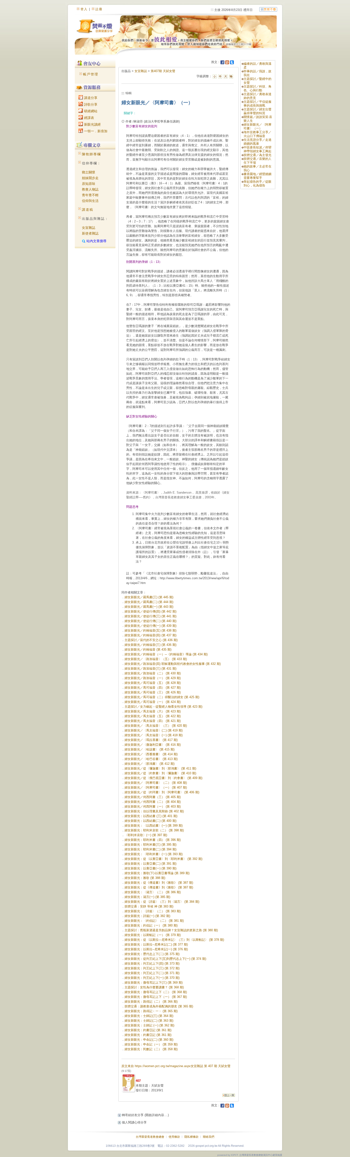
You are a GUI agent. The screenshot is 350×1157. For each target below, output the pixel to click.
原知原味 (88, 184)
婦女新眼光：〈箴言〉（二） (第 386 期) (153, 892)
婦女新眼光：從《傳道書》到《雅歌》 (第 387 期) (159, 882)
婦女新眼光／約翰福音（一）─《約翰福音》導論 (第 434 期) (166, 654)
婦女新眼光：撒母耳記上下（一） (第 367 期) (156, 997)
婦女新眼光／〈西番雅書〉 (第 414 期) (151, 754)
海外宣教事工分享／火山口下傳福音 (257, 134)
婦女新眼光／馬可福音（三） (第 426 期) (153, 692)
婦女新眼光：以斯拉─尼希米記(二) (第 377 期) (156, 944)
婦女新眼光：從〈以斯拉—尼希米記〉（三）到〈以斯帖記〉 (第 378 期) (174, 939)
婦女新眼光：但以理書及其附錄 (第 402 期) (154, 811)
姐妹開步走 (90, 178)
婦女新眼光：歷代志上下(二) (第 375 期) (152, 954)
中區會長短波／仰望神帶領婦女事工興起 (257, 149)
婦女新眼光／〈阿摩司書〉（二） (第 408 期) (156, 782)
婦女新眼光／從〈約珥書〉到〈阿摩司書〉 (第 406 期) (162, 792)
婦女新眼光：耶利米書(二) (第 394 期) (150, 849)
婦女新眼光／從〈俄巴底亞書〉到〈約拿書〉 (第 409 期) (163, 778)
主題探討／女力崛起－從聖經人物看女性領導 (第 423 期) (163, 706)
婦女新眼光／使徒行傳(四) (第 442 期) (150, 611)
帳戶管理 (90, 74)
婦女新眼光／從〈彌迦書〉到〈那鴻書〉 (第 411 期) (160, 768)
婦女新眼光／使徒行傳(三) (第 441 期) (150, 616)
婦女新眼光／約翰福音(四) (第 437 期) (150, 635)
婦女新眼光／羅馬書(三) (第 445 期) (149, 597)
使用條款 (174, 1136)
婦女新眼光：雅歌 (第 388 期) (145, 878)
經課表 (88, 118)
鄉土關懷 (88, 172)
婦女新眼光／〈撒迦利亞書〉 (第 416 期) (153, 744)
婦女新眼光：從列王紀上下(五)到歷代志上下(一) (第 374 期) (165, 959)
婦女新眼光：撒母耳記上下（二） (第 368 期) (156, 992)
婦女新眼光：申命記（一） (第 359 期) (151, 1044)
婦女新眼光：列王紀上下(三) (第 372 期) (152, 968)
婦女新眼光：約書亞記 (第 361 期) (148, 1030)
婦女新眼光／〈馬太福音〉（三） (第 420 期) (156, 725)
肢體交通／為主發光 (257, 155)
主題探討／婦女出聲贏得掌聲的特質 (257, 111)
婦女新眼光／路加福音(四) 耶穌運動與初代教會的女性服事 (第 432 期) (173, 664)
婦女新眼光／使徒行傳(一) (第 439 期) (150, 626)
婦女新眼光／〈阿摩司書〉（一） (257, 126)
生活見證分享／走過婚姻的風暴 (257, 141)
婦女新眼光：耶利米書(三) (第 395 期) (150, 844)
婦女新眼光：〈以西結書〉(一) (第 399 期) (154, 825)
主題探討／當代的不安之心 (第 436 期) (151, 640)
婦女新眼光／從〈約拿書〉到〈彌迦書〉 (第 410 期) (160, 773)
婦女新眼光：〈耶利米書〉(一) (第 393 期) (154, 854)
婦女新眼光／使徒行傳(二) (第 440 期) (150, 621)
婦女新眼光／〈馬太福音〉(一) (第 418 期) (154, 735)
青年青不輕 (90, 195)
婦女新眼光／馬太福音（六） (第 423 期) (153, 711)
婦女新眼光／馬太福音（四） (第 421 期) (153, 721)
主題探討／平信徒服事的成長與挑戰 (257, 103)
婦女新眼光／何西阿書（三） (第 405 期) (153, 797)
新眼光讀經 (92, 124)
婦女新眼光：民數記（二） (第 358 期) (151, 1049)
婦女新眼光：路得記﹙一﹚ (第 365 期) (151, 1011)
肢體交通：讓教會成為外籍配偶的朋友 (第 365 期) (159, 1006)
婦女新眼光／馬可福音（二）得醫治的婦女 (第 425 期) (162, 697)
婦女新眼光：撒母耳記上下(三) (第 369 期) (154, 982)
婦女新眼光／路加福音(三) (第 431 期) (150, 668)
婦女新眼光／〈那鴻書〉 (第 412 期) (150, 763)
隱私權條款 (191, 1136)
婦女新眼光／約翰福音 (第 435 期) (148, 649)
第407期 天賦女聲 (163, 71)
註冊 (99, 9)
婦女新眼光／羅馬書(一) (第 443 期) (149, 606)
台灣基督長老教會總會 (150, 1136)
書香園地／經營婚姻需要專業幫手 (257, 176)
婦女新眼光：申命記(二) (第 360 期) (149, 1039)
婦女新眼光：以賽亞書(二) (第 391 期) (150, 863)
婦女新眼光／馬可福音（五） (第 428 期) (153, 683)
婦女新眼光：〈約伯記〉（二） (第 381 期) (154, 920)
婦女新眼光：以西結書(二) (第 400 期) (150, 821)
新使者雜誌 (90, 233)
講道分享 (90, 98)
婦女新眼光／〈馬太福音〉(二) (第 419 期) (154, 730)
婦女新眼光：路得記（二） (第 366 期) (151, 1001)
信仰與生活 (90, 201)
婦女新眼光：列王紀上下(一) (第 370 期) (152, 978)
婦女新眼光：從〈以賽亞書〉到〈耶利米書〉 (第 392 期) (163, 859)
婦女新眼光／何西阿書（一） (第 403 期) (153, 806)
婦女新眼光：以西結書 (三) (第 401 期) (151, 816)
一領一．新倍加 (95, 131)
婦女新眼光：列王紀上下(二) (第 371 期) (152, 973)
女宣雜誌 (88, 228)
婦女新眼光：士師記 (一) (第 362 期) (149, 1025)
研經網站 (90, 111)
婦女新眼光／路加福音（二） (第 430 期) (153, 673)
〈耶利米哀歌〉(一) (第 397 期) (146, 835)
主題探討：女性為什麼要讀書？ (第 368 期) (154, 987)
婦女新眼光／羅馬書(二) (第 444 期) (149, 602)
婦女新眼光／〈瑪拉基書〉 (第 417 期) (151, 740)
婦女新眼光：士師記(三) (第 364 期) (149, 1016)
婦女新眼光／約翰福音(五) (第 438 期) (150, 630)
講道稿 (87, 209)
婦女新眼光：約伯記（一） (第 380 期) (151, 925)
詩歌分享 (90, 104)
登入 (84, 9)
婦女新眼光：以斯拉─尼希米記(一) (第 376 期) (156, 949)
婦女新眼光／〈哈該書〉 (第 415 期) (150, 749)
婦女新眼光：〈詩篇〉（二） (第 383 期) (153, 911)
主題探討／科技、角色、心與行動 (257, 88)
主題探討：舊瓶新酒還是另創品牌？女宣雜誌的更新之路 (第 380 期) (171, 930)
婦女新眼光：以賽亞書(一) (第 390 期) (150, 868)
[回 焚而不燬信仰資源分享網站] (268, 9)
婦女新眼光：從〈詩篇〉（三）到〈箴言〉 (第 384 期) (162, 901)
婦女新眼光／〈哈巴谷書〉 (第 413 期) (151, 759)
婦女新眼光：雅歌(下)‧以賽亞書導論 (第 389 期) (157, 873)
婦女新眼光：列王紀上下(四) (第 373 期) (152, 963)
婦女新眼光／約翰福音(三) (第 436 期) (150, 645)
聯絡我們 (208, 1136)
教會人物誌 (90, 189)
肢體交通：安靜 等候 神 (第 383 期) (149, 906)
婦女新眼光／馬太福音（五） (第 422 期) (153, 716)
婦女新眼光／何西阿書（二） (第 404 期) (153, 802)
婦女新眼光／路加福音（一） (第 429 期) (153, 678)
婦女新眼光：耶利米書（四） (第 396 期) (153, 840)
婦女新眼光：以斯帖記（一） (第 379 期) (153, 935)
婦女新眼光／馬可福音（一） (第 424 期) (153, 702)
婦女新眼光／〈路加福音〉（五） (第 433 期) (156, 659)
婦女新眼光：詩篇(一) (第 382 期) (147, 916)
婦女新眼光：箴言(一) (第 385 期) (147, 897)
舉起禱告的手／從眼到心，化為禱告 (257, 183)
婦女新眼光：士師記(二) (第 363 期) (149, 1020)
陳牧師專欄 (91, 154)
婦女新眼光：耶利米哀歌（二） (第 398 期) (154, 830)
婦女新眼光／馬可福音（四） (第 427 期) (153, 687)
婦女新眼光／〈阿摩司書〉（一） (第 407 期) (156, 787)
